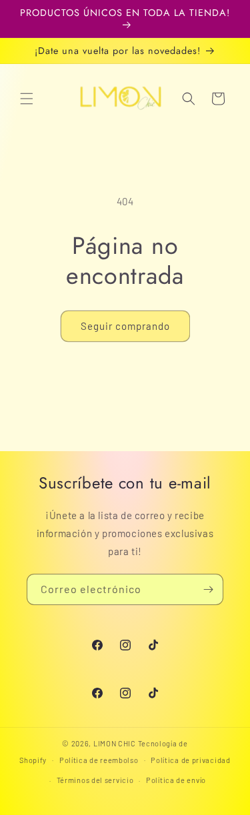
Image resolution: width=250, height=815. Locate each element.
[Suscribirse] (208, 589)
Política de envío (176, 780)
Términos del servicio (95, 780)
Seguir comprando (125, 326)
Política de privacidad (190, 760)
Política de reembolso (99, 760)
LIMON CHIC (114, 743)
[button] (26, 98)
